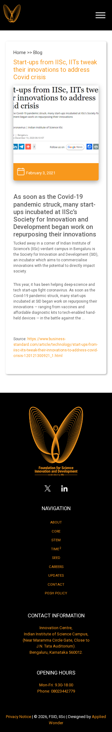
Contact (56, 585)
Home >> (23, 52)
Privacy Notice (18, 716)
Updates (56, 576)
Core (56, 531)
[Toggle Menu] (100, 15)
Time (56, 549)
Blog (37, 52)
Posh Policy (56, 593)
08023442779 (63, 691)
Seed (56, 558)
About (56, 522)
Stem (56, 540)
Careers (56, 567)
